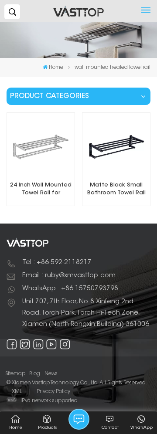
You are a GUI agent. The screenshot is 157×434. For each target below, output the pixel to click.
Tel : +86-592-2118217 (57, 262)
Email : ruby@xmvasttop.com (69, 275)
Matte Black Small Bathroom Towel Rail (116, 189)
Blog (34, 373)
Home (56, 67)
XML (17, 391)
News (51, 373)
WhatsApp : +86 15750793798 (70, 288)
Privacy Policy (53, 391)
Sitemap (15, 373)
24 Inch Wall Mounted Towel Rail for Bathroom (41, 190)
